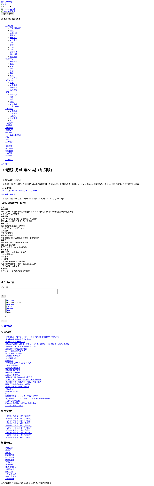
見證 (12, 83)
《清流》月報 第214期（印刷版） (18, 428)
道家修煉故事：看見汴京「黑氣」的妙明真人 (23, 382)
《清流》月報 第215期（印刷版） (18, 426)
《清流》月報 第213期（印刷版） (18, 430)
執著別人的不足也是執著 (15, 342)
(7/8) (30, 190)
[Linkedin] (9, 304)
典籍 (12, 76)
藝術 (12, 45)
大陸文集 (13, 85)
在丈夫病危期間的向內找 (15, 351)
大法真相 (9, 80)
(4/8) (16, 190)
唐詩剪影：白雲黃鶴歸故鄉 (16, 349)
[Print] (8, 312)
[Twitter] (8, 306)
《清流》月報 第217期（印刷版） (18, 421)
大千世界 (13, 52)
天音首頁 (13, 95)
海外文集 (13, 87)
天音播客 (9, 156)
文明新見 (9, 125)
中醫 (12, 68)
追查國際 (9, 464)
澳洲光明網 (9, 460)
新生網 (8, 453)
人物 (12, 66)
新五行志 (13, 38)
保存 (3, 296)
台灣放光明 (9, 469)
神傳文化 (9, 59)
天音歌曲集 (14, 106)
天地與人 (13, 116)
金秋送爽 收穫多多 (12, 368)
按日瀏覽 (9, 146)
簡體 (7, 164)
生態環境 (13, 118)
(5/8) (21, 190)
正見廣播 (9, 142)
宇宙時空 (9, 132)
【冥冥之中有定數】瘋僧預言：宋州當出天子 (23, 380)
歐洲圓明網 (9, 455)
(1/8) (3, 190)
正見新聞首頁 (15, 28)
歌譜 (12, 102)
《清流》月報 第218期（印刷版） (18, 418)
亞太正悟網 (9, 457)
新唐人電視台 (10, 476)
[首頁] (3, 4)
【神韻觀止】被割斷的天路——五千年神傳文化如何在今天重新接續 (32, 337)
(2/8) (7, 190)
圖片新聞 (13, 54)
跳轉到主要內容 (7, 2)
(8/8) (35, 190)
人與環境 (9, 109)
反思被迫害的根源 (12, 356)
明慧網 (8, 450)
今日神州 (13, 78)
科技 (12, 71)
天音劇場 (13, 104)
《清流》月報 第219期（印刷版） (18, 416)
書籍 (7, 140)
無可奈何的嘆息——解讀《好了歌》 (19, 377)
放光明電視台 (10, 467)
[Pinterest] (9, 308)
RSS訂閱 (8, 153)
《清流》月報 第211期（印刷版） (18, 435)
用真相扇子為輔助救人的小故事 (18, 339)
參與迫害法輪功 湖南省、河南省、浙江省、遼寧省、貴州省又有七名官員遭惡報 (37, 344)
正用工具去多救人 (12, 375)
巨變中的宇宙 (15, 135)
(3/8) (12, 190)
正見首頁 (9, 160)
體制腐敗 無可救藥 (12, 370)
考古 (12, 50)
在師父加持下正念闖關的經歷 (17, 387)
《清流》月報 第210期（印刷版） (18, 437)
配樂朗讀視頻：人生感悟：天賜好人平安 (21, 396)
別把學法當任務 (11, 365)
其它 (12, 121)
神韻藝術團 (9, 479)
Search (3, 316)
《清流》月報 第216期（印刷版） (18, 423)
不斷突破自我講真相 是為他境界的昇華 (21, 403)
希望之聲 (9, 472)
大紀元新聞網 (10, 474)
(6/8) (26, 190)
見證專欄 (13, 90)
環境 (12, 42)
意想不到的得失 (11, 358)
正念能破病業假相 (12, 401)
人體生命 (13, 40)
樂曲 (12, 99)
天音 (7, 92)
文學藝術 (9, 128)
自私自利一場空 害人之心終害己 (18, 363)
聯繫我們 (9, 151)
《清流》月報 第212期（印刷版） (18, 433)
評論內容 (4, 287)
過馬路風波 (9, 389)
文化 (12, 47)
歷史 (12, 64)
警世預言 (9, 130)
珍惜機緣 (9, 361)
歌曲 (12, 97)
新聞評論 (13, 33)
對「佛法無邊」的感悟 (14, 406)
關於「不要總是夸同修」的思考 (18, 384)
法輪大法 (9, 448)
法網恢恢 (9, 462)
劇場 (7, 137)
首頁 (7, 23)
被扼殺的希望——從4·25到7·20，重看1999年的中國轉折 (27, 399)
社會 (12, 31)
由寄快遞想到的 (11, 391)
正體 (3, 164)
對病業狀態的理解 (12, 372)
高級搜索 (6, 326)
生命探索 (9, 123)
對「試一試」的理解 (13, 354)
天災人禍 (13, 113)
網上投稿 (9, 148)
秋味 (7, 394)
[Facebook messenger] (13, 302)
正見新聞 (9, 26)
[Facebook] (9, 300)
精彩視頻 (13, 57)
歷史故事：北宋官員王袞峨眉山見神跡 (20, 346)
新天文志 (13, 35)
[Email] (8, 310)
